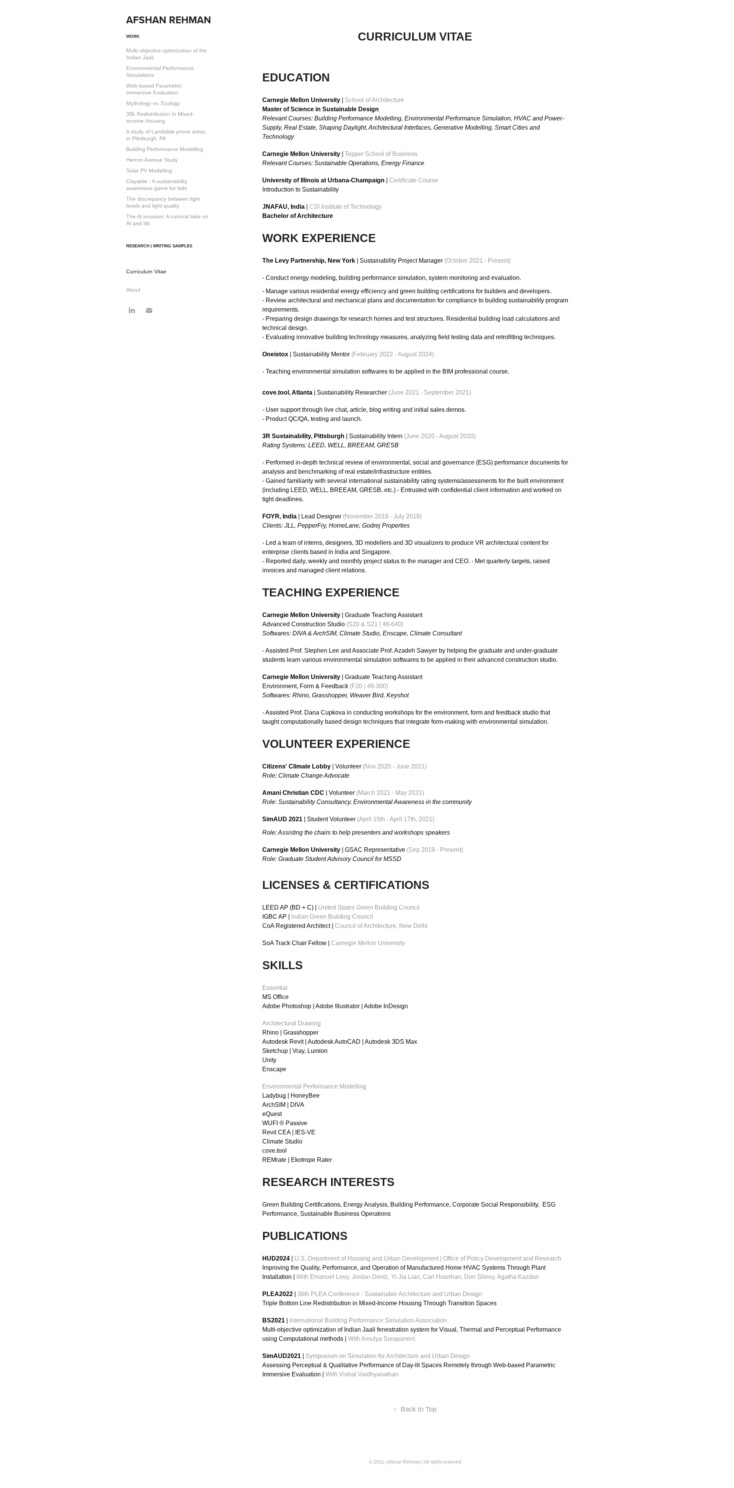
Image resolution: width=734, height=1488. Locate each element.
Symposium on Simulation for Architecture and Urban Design (366, 1356)
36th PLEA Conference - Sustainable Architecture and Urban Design (372, 1294)
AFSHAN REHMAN (168, 20)
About (133, 290)
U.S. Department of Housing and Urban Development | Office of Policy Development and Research (411, 1258)
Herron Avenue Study (152, 160)
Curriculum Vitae (146, 271)
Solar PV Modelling (149, 170)
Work (133, 36)
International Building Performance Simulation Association (354, 1320)
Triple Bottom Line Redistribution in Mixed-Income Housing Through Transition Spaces (379, 1303)
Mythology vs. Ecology (153, 103)
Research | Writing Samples (159, 246)
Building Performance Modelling (164, 149)
